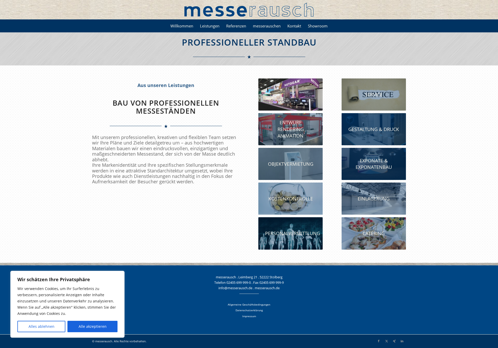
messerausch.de (267, 288)
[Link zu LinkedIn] (402, 341)
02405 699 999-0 (238, 282)
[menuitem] (182, 25)
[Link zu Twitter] (386, 341)
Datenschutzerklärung (249, 310)
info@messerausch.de (235, 288)
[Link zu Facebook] (379, 341)
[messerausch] (249, 9)
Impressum (249, 316)
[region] (67, 304)
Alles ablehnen (41, 326)
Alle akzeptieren (93, 326)
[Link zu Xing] (394, 341)
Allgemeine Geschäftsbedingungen (249, 304)
